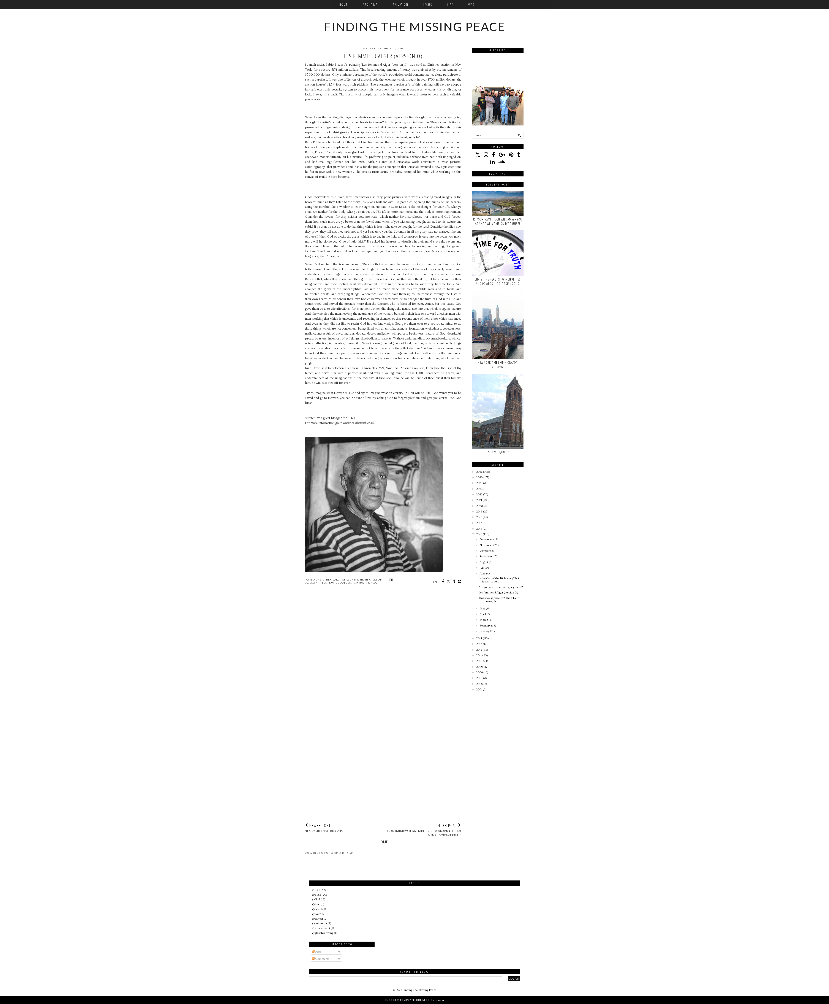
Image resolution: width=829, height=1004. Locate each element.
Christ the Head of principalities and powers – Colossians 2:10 (498, 281)
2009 (479, 666)
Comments (322, 958)
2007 (479, 678)
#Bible (316, 889)
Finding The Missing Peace (414, 26)
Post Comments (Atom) (339, 853)
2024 (479, 483)
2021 (479, 500)
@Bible (316, 894)
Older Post (423, 829)
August (484, 562)
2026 (479, 471)
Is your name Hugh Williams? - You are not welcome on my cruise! (497, 221)
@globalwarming (322, 932)
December (486, 539)
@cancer (317, 918)
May (482, 608)
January (484, 631)
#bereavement (321, 928)
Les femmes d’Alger (336, 582)
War (471, 4)
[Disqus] (383, 650)
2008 (479, 672)
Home (343, 4)
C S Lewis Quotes (498, 452)
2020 (479, 506)
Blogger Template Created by (414, 1000)
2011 (479, 655)
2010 (479, 661)
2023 (479, 488)
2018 (479, 517)
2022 (479, 494)
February (485, 625)
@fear (316, 904)
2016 (479, 528)
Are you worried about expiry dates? (501, 587)
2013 (479, 644)
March (484, 619)
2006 (479, 683)
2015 (479, 534)
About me (370, 4)
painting (359, 582)
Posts (318, 951)
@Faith (316, 913)
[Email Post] (390, 579)
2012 (479, 649)
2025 (479, 477)
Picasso (371, 582)
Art (318, 582)
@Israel (317, 909)
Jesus (427, 4)
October (485, 550)
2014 (479, 638)
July (482, 567)
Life (450, 4)
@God (316, 899)
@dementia (319, 923)
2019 (479, 511)
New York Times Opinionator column (498, 364)
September (486, 556)
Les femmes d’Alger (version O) (498, 592)
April (483, 614)
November (486, 545)
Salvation (400, 4)
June (483, 573)
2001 (479, 689)
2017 (479, 523)
